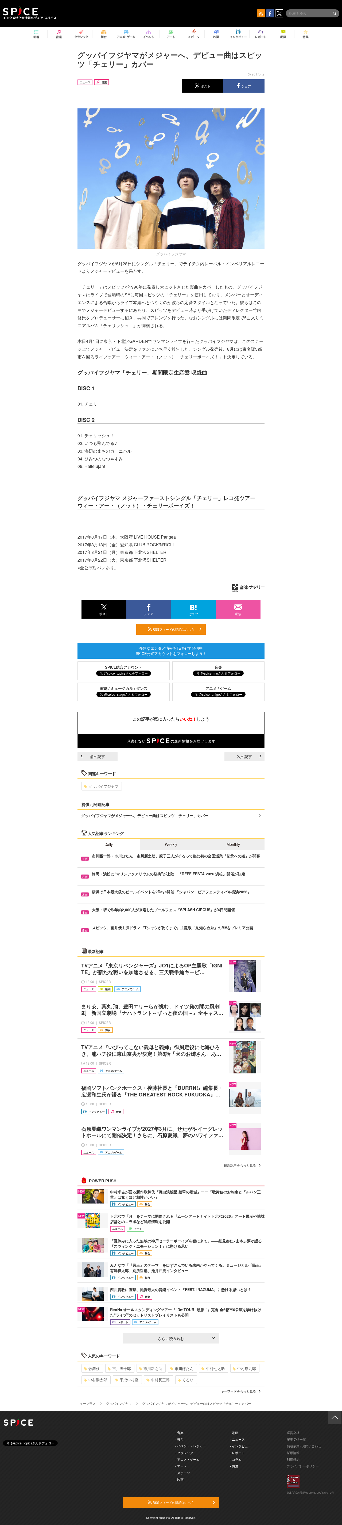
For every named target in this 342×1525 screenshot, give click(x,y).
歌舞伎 (94, 1368)
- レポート (237, 1452)
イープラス (88, 1403)
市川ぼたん (184, 1368)
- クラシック (184, 1452)
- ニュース (237, 1439)
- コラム (236, 1459)
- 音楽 (179, 1432)
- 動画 (234, 1432)
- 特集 (234, 1466)
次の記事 (244, 756)
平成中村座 (129, 1379)
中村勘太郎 (97, 1379)
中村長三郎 (160, 1379)
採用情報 (293, 1452)
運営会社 (293, 1432)
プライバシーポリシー (303, 1466)
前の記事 (97, 756)
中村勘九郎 (246, 1368)
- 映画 (179, 1479)
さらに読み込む (171, 1338)
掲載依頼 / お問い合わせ (304, 1446)
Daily (108, 844)
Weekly (171, 844)
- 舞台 (179, 1439)
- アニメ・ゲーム (187, 1459)
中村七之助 (215, 1368)
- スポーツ (182, 1472)
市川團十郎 (121, 1368)
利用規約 (293, 1459)
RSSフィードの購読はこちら (173, 629)
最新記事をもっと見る (240, 1165)
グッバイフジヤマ (103, 786)
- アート (181, 1466)
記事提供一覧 (296, 1439)
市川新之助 (152, 1368)
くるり (187, 1379)
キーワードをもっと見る (238, 1391)
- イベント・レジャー (190, 1446)
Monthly (233, 844)
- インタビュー (240, 1446)
